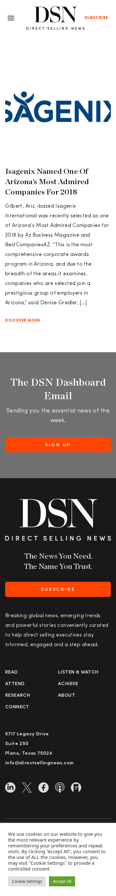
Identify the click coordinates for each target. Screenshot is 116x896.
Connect (17, 707)
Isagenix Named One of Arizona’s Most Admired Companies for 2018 (47, 181)
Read (11, 672)
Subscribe (96, 18)
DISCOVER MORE (22, 321)
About (66, 695)
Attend (14, 684)
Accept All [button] (62, 881)
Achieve (68, 684)
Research (17, 695)
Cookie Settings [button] (27, 881)
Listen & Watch (78, 672)
